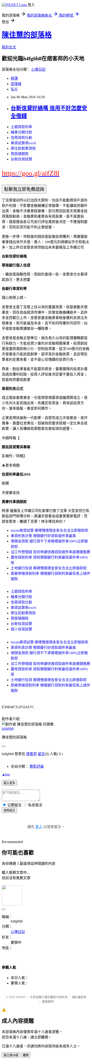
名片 (14, 89)
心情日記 (38, 69)
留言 (41, 754)
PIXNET (21, 997)
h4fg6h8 (8, 728)
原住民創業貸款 (23, 148)
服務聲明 (48, 1001)
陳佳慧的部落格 (27, 35)
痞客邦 (31, 754)
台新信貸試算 (21, 159)
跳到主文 (9, 47)
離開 (26, 1055)
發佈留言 (9, 810)
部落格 (16, 84)
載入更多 (9, 783)
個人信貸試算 (21, 629)
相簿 (14, 78)
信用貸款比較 (21, 138)
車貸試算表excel (23, 143)
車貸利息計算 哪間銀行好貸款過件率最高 (43, 536)
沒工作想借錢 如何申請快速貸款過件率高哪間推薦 (50, 552)
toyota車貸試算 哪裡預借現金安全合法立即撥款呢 (49, 530)
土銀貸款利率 (21, 127)
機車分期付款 (21, 132)
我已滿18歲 (11, 1055)
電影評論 (36, 766)
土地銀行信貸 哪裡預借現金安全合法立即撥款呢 (49, 568)
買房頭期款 (20, 154)
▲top (6, 774)
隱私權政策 (79, 997)
